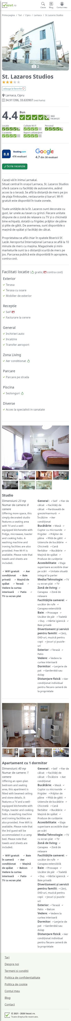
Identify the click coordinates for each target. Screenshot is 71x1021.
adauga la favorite (12, 88)
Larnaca (38, 15)
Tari (20, 15)
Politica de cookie (16, 984)
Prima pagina (8, 15)
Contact (10, 1004)
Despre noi (12, 964)
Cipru (28, 15)
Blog (8, 998)
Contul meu (12, 991)
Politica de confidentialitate (22, 977)
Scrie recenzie (15, 166)
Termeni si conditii (16, 971)
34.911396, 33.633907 (25, 100)
